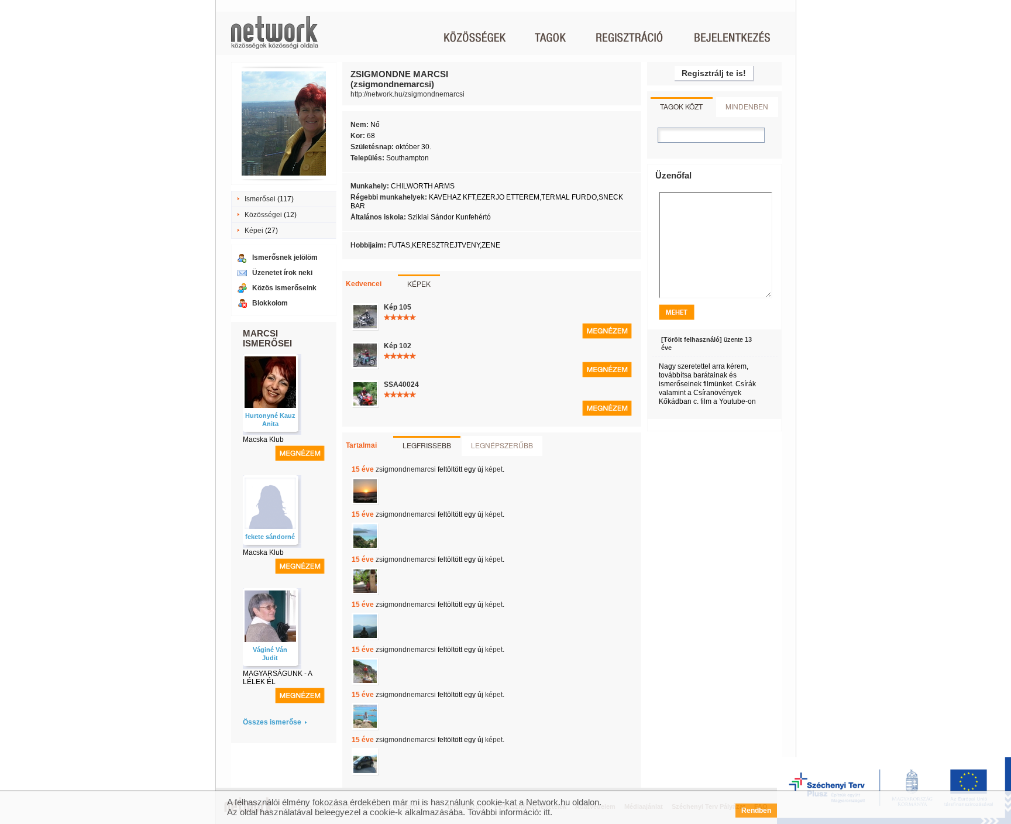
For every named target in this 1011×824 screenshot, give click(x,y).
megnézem (300, 453)
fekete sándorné (270, 536)
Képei (254, 230)
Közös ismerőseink (284, 288)
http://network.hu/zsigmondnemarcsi (407, 94)
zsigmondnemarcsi (406, 469)
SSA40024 (401, 384)
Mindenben (746, 106)
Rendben (756, 810)
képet (494, 469)
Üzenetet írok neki (282, 273)
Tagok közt (681, 106)
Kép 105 (397, 307)
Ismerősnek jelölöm (285, 257)
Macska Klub (263, 439)
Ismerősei (260, 199)
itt (547, 812)
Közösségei (263, 215)
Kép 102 (397, 346)
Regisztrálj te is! (714, 73)
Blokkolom (270, 303)
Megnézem (607, 331)
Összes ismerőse (272, 722)
